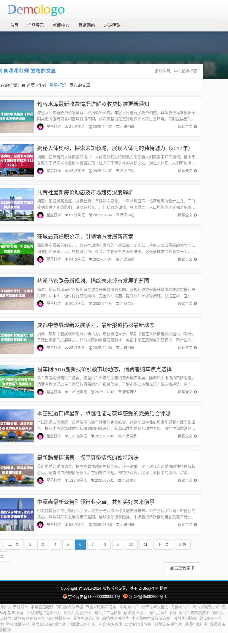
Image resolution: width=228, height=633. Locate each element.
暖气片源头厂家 (86, 618)
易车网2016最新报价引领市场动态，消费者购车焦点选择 (104, 369)
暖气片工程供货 (107, 612)
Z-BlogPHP (148, 588)
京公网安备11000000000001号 (94, 596)
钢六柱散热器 (58, 618)
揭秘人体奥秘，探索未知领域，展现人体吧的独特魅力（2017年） (115, 148)
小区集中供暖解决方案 (151, 618)
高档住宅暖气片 (115, 618)
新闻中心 (61, 25)
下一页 (163, 544)
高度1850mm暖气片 (49, 624)
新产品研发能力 (155, 607)
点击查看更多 (182, 568)
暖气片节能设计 (14, 607)
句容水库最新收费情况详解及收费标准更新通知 (93, 104)
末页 (182, 544)
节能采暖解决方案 (102, 607)
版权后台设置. (115, 588)
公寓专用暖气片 (138, 624)
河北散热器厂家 (82, 624)
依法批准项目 (135, 612)
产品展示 (35, 25)
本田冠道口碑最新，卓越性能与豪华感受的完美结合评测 (104, 414)
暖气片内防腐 (185, 618)
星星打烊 (19, 71)
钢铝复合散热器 (69, 607)
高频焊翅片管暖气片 (44, 612)
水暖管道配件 (42, 607)
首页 (14, 25)
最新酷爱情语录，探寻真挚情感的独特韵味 (88, 458)
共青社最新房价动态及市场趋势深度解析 (85, 193)
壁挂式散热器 (17, 624)
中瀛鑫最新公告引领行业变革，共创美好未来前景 (96, 502)
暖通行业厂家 (196, 624)
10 (131, 544)
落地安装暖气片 (168, 624)
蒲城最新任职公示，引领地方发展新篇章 (85, 237)
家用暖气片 (129, 607)
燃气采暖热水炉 (206, 607)
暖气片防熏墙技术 (195, 612)
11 (146, 544)
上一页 (13, 544)
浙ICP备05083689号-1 (148, 596)
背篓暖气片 (180, 607)
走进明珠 (112, 25)
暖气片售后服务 (162, 612)
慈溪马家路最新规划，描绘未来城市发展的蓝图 (93, 281)
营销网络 (86, 25)
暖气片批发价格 (78, 612)
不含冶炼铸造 (110, 624)
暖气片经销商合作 (29, 618)
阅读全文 (185, 127)
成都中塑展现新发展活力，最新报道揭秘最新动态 (96, 325)
